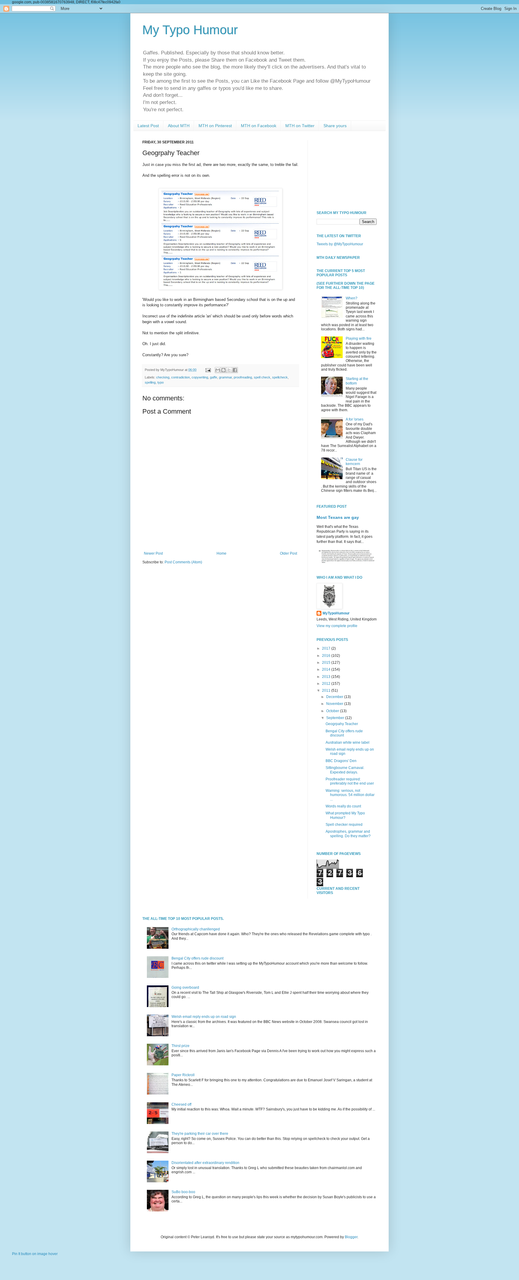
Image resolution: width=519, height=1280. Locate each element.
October (333, 711)
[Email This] (218, 370)
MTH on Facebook (258, 125)
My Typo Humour (190, 30)
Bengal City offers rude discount (197, 958)
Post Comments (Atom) (183, 562)
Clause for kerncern (354, 462)
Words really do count (343, 806)
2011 (326, 690)
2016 (326, 656)
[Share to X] (229, 370)
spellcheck (280, 377)
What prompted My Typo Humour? (345, 815)
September (335, 718)
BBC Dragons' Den (341, 761)
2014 (326, 669)
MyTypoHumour (336, 613)
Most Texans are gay (338, 517)
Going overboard (185, 987)
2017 (326, 648)
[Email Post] (208, 370)
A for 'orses (354, 419)
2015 (326, 662)
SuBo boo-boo (183, 1192)
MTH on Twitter (299, 125)
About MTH (179, 125)
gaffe (213, 377)
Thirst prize (180, 1046)
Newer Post (153, 553)
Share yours (335, 125)
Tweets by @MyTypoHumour (340, 244)
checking (162, 377)
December (335, 697)
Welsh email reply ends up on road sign (203, 1017)
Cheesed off (181, 1104)
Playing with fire (359, 338)
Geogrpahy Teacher (342, 724)
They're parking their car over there (199, 1133)
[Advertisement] (347, 170)
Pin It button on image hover (35, 1254)
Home (221, 553)
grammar (225, 377)
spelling (150, 382)
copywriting (200, 377)
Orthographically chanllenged (195, 929)
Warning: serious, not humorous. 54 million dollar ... (350, 795)
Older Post (288, 553)
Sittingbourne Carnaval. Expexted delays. (345, 770)
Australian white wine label (347, 742)
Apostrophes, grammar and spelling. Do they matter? (348, 833)
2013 (326, 677)
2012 (326, 683)
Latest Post (148, 125)
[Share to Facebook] (235, 370)
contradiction (180, 377)
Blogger (351, 1237)
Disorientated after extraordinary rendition (205, 1163)
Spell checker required (344, 824)
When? (351, 298)
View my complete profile (337, 626)
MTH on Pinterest (215, 125)
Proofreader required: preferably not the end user (350, 781)
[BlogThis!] (223, 370)
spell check (262, 377)
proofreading (243, 377)
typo (160, 382)
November (335, 704)
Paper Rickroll (183, 1075)
